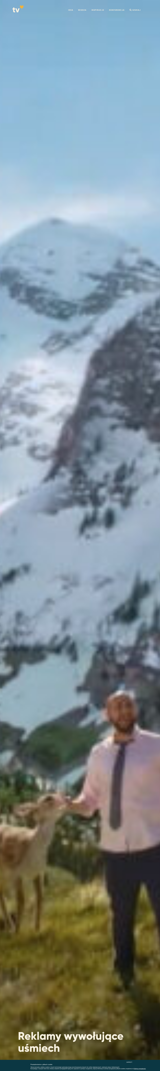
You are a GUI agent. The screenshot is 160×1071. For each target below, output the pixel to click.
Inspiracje (97, 10)
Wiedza (82, 10)
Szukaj (136, 10)
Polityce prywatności (140, 1068)
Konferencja (117, 10)
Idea (70, 10)
